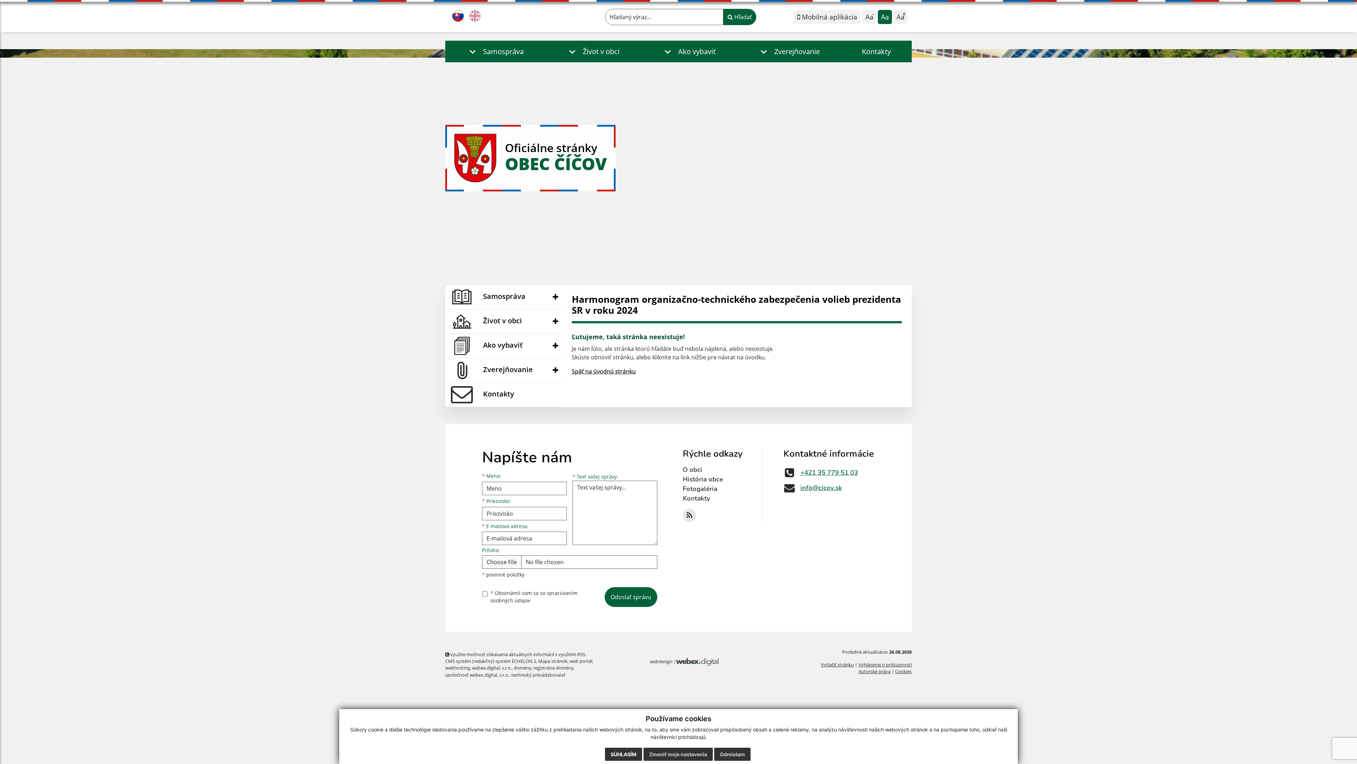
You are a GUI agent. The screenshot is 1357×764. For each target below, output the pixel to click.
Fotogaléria (700, 489)
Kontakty (876, 51)
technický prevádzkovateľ (538, 675)
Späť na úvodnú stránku (604, 371)
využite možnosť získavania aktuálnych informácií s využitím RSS (517, 654)
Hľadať (742, 17)
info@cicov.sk (821, 488)
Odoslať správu (631, 597)
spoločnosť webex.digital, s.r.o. (477, 675)
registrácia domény (553, 668)
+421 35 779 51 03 (829, 472)
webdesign (661, 661)
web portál (581, 661)
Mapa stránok (553, 661)
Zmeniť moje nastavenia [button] (678, 754)
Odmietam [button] (732, 754)
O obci (692, 469)
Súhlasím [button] (623, 754)
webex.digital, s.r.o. (492, 668)
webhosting (457, 668)
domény (522, 668)
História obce (703, 479)
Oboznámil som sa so (533, 597)
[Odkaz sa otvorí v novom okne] (689, 515)
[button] (495, 51)
